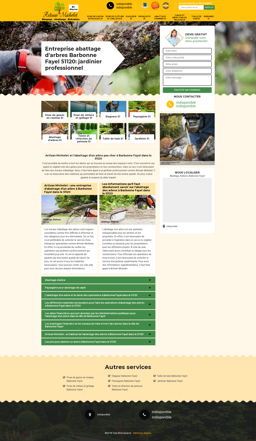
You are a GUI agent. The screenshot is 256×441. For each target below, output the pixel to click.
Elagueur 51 (131, 17)
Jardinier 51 (209, 17)
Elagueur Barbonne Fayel (124, 376)
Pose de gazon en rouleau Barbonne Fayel (80, 379)
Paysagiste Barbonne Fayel (126, 381)
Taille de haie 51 (196, 17)
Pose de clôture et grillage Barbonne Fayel (80, 388)
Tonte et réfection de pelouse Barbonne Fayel (127, 388)
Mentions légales (142, 433)
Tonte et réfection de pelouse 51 (179, 17)
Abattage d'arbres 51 (160, 17)
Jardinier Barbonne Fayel (170, 381)
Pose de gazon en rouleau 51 (95, 17)
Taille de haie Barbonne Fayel (172, 376)
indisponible (124, 4)
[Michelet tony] (60, 10)
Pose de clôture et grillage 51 (115, 17)
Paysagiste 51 (144, 17)
